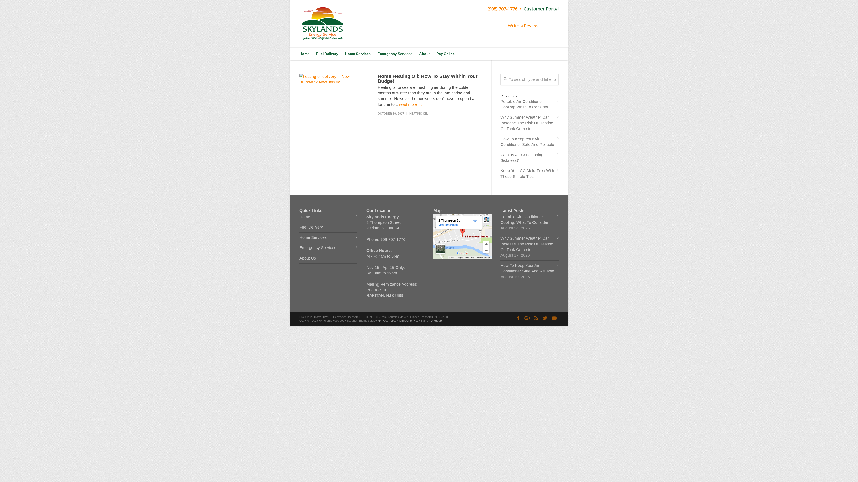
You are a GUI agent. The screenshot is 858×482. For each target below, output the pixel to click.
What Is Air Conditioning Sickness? (521, 158)
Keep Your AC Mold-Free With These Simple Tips (527, 173)
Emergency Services (394, 54)
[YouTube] (554, 318)
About (424, 54)
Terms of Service (408, 320)
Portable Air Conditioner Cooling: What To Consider (524, 104)
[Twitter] (545, 318)
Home (304, 54)
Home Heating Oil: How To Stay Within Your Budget (428, 78)
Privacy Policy (387, 320)
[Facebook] (518, 318)
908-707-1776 (392, 239)
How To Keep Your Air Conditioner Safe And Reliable (527, 142)
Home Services (358, 54)
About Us (307, 258)
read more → (411, 104)
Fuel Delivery (327, 54)
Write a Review (523, 26)
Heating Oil (418, 113)
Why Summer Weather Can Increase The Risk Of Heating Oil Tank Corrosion (526, 123)
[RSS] (536, 318)
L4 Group (436, 320)
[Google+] (527, 318)
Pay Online (445, 54)
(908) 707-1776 (502, 9)
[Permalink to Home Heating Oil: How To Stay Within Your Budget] (334, 111)
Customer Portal (541, 9)
